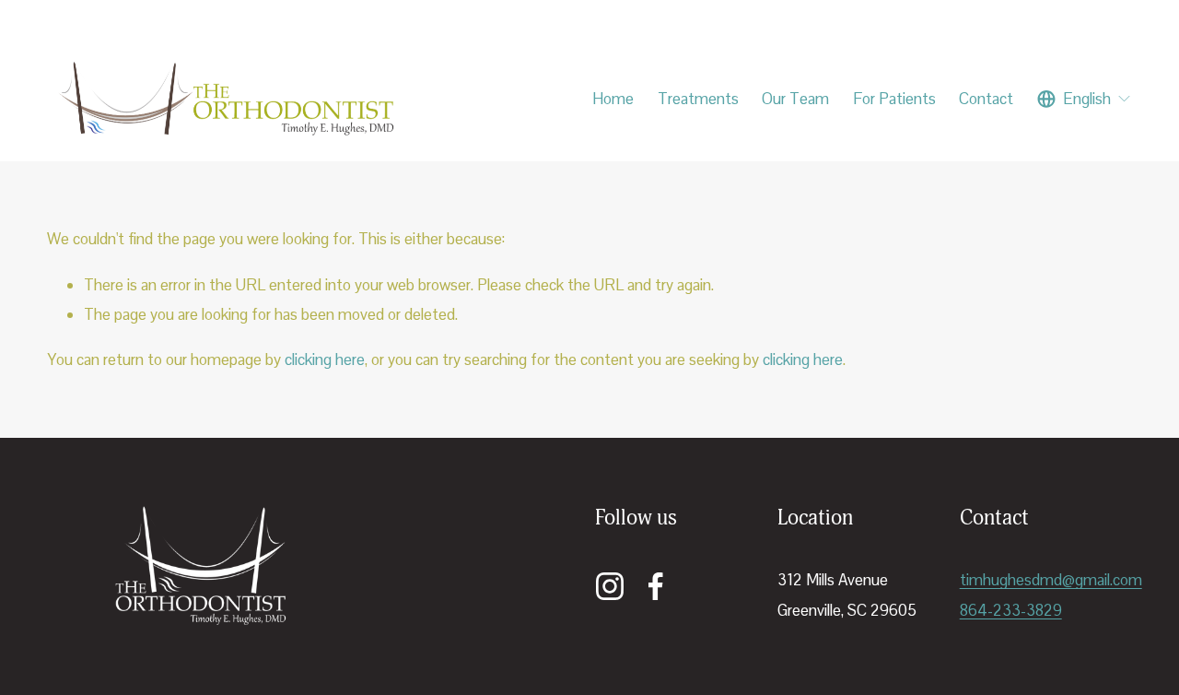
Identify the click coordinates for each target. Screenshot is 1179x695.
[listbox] (1084, 98)
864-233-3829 (1011, 610)
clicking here (325, 359)
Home (613, 98)
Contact (986, 98)
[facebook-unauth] (656, 586)
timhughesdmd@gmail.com (1051, 580)
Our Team (795, 98)
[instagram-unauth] (610, 586)
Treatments (698, 98)
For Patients (894, 98)
